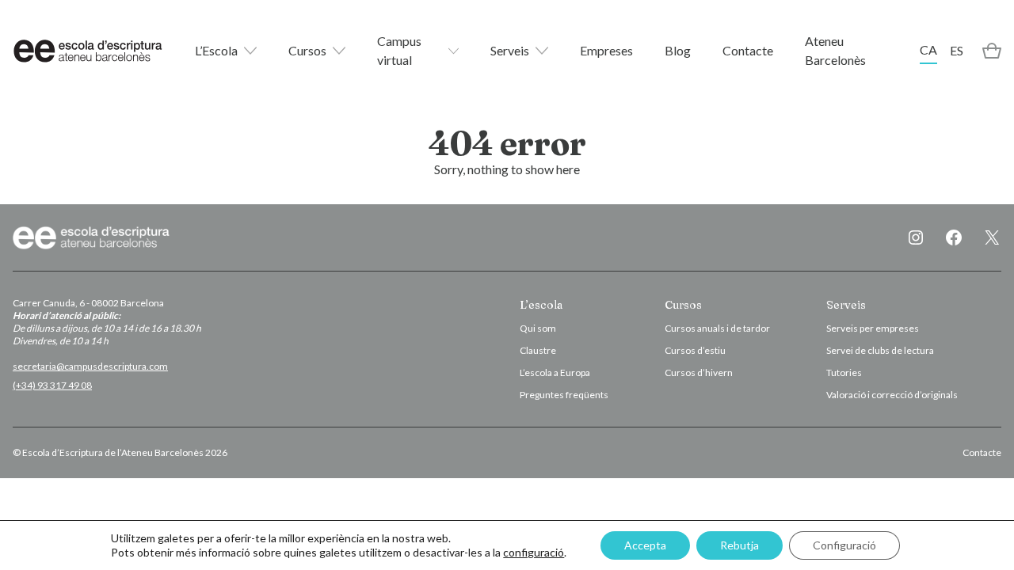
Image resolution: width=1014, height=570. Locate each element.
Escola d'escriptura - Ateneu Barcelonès (88, 50)
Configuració (844, 545)
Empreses (606, 50)
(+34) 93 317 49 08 (52, 385)
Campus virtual (399, 50)
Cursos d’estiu (695, 350)
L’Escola (216, 50)
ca (928, 49)
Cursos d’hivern (699, 372)
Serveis (509, 50)
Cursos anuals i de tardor (717, 328)
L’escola (541, 305)
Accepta (645, 545)
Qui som (538, 328)
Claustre (538, 350)
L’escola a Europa (555, 372)
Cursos (307, 50)
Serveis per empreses (872, 328)
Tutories (844, 372)
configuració (533, 552)
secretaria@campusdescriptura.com (90, 366)
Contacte (747, 50)
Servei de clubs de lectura (880, 350)
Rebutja (739, 545)
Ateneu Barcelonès (835, 50)
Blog (678, 50)
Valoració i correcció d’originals (892, 395)
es (956, 50)
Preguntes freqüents (564, 395)
